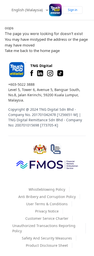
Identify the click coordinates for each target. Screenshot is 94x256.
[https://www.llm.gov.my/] (56, 149)
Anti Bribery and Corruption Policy (47, 196)
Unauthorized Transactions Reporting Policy (43, 228)
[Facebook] (31, 73)
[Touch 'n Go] (17, 70)
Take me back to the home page (32, 50)
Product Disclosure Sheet (47, 245)
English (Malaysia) (28, 9)
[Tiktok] (60, 73)
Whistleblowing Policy (47, 189)
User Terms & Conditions (47, 204)
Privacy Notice (47, 211)
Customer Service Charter (46, 218)
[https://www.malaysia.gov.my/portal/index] (40, 149)
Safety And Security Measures (47, 238)
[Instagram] (50, 73)
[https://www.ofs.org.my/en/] (47, 164)
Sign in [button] (72, 10)
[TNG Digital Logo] (55, 10)
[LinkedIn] (40, 73)
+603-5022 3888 (21, 84)
